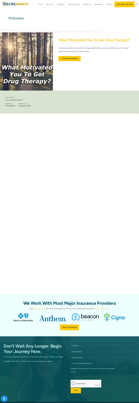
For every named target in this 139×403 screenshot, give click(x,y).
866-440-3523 (39, 308)
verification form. (101, 308)
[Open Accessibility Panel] (4, 398)
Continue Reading (71, 59)
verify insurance (69, 327)
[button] (137, 4)
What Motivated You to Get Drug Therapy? (94, 40)
